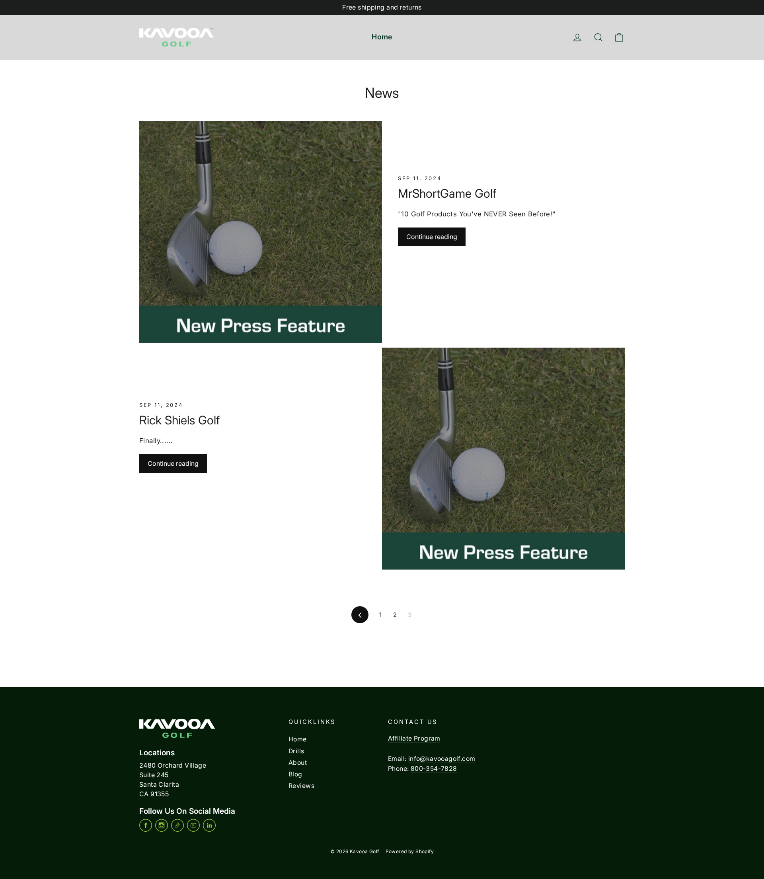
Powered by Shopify (410, 851)
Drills (296, 751)
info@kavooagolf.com (442, 758)
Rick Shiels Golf (179, 420)
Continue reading (431, 237)
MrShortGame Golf (447, 193)
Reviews (301, 786)
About (297, 762)
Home (382, 37)
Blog (295, 774)
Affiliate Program (414, 738)
